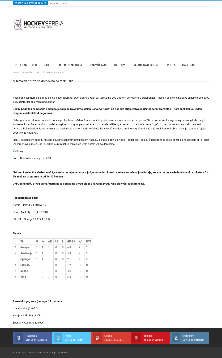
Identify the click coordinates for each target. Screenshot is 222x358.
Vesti (35, 65)
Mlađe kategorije (146, 65)
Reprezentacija (70, 65)
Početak (21, 65)
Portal (172, 65)
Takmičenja (98, 65)
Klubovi (120, 65)
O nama (54, 3)
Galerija (188, 65)
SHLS (47, 65)
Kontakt (64, 3)
